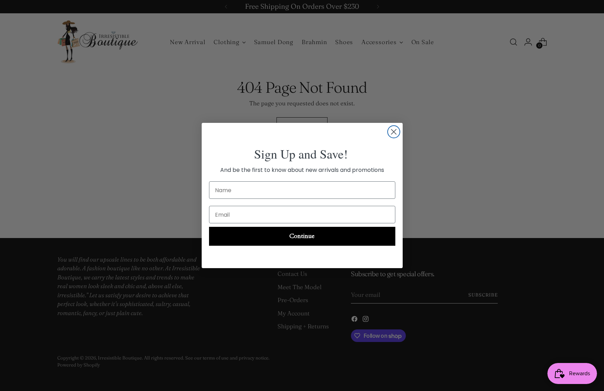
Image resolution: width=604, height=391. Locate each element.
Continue (302, 236)
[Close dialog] (394, 132)
